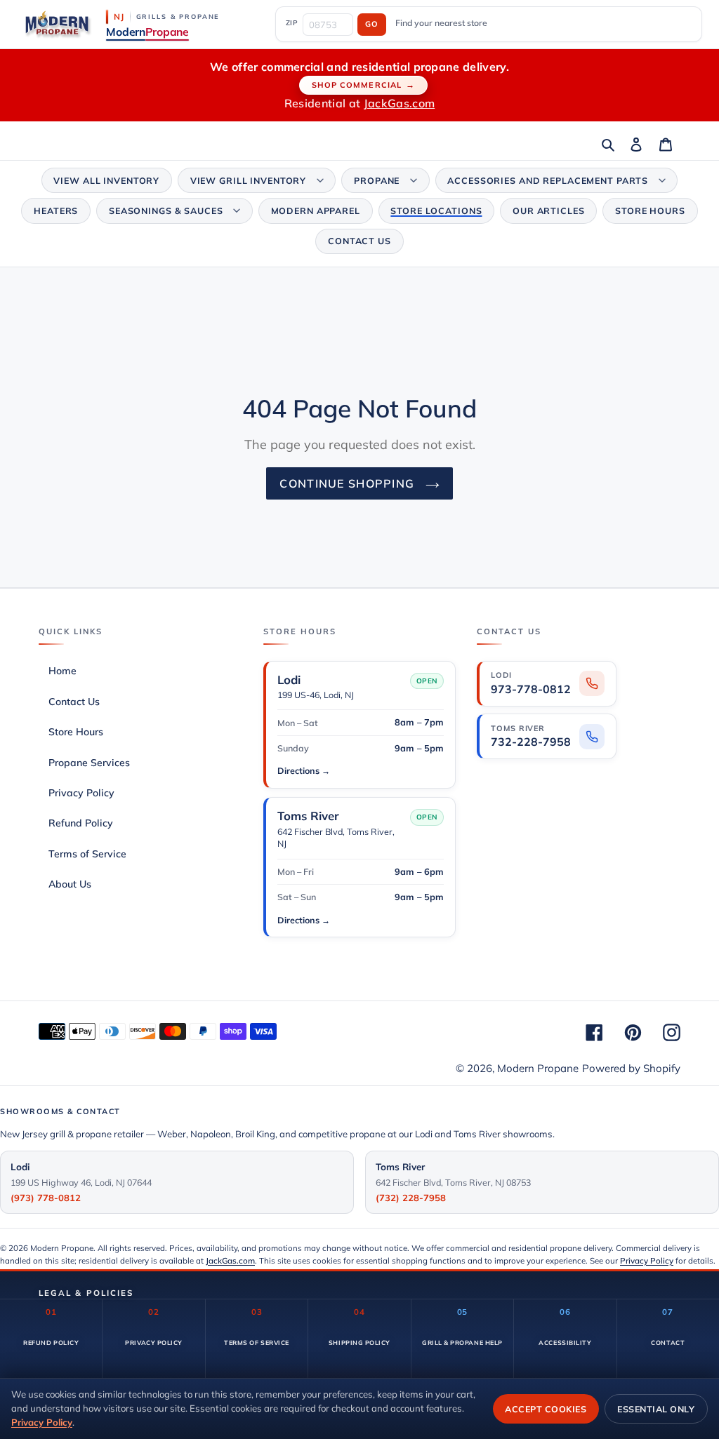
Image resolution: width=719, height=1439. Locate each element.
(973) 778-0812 (46, 1197)
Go (371, 24)
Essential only (655, 1408)
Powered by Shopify (631, 1068)
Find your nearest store (441, 23)
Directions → (303, 770)
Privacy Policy (646, 1260)
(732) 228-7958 (411, 1197)
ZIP (292, 22)
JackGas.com (399, 103)
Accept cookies (545, 1408)
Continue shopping (348, 483)
